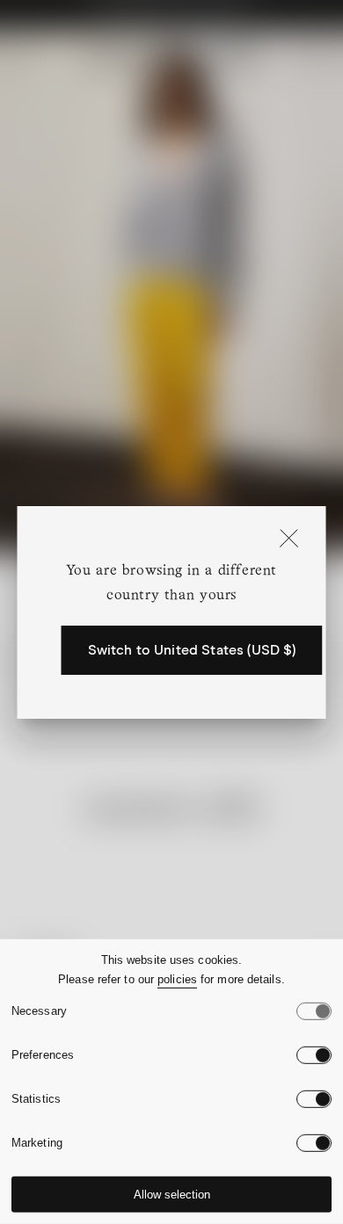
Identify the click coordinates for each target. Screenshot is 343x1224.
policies (177, 979)
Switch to (192, 650)
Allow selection (172, 1194)
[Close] (289, 539)
